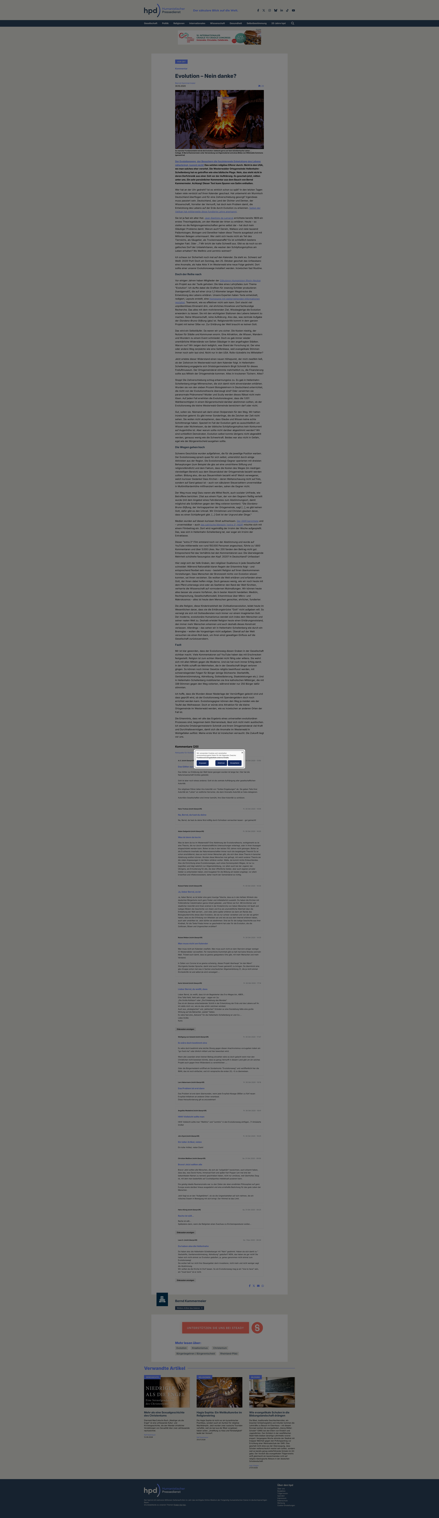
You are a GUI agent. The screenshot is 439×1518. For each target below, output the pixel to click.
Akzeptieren (234, 763)
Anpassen (202, 763)
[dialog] (219, 759)
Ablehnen (221, 763)
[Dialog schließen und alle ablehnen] (242, 752)
